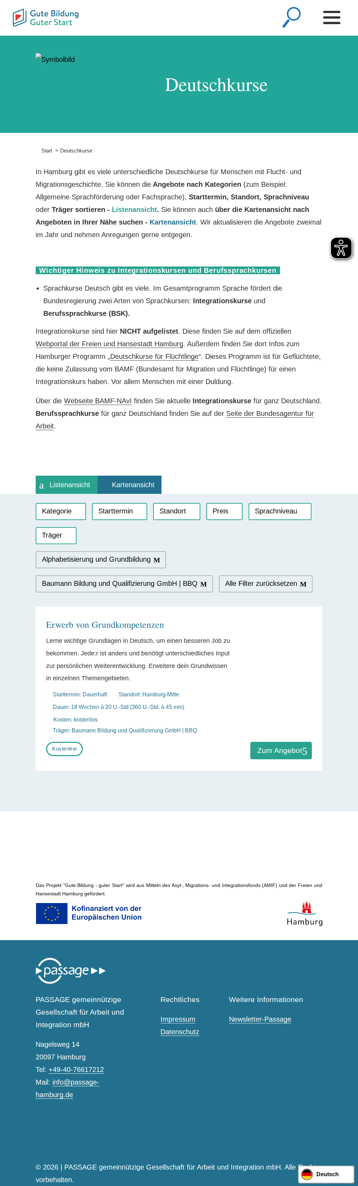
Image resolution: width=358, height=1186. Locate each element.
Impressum (177, 1019)
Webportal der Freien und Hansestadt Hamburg (109, 344)
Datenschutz (179, 1032)
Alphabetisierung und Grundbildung (96, 559)
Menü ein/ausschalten (333, 17)
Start (44, 151)
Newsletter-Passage (260, 1019)
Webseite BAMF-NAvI (98, 401)
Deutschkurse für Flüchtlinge (154, 356)
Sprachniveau (276, 511)
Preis (220, 511)
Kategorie (57, 511)
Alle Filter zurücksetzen (261, 583)
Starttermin (115, 511)
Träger (52, 535)
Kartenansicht (133, 485)
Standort (172, 511)
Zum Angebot (279, 750)
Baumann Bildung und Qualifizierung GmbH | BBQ (120, 583)
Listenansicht (70, 485)
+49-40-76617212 (76, 1069)
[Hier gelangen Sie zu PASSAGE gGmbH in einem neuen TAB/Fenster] (71, 982)
